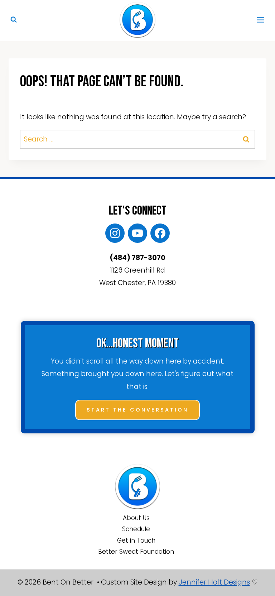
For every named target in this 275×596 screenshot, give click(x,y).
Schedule (136, 529)
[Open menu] (260, 19)
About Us (136, 518)
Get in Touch (136, 540)
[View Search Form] (13, 19)
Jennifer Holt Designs (214, 582)
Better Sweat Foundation (136, 551)
